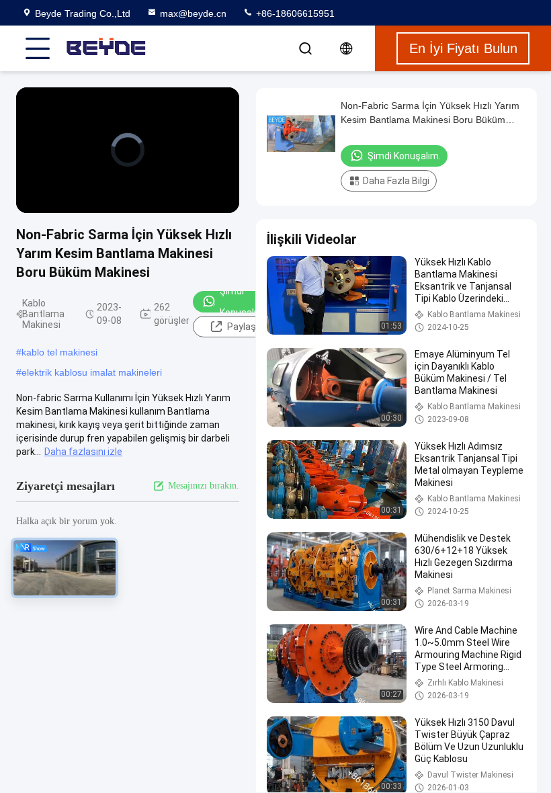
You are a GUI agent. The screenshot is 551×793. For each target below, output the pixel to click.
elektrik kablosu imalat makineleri (92, 372)
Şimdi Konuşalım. (243, 301)
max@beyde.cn (193, 13)
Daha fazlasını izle (83, 451)
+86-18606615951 (294, 13)
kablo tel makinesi (59, 352)
